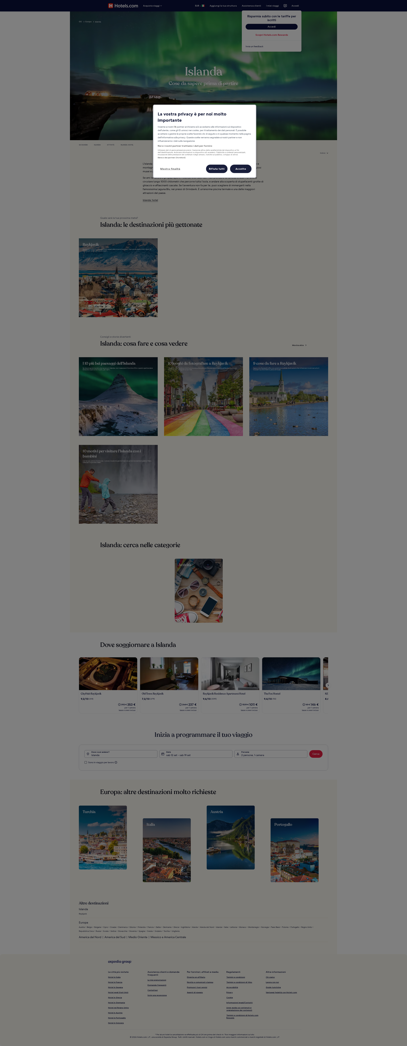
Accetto (240, 168)
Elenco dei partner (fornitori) (171, 158)
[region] (204, 141)
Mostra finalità (170, 168)
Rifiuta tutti (217, 168)
